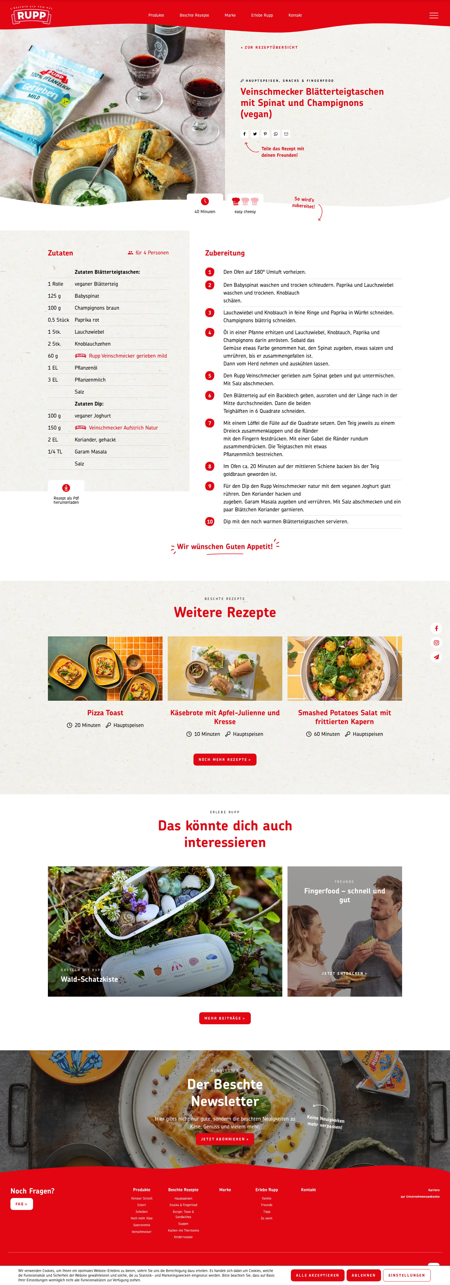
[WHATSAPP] (276, 134)
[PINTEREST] (265, 134)
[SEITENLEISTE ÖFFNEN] (434, 15)
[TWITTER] (255, 134)
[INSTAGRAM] (436, 642)
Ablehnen (364, 1275)
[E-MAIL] (286, 134)
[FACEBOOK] (436, 628)
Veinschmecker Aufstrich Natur (123, 427)
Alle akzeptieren (317, 1275)
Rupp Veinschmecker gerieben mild (128, 355)
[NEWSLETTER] (436, 657)
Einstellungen (407, 1275)
